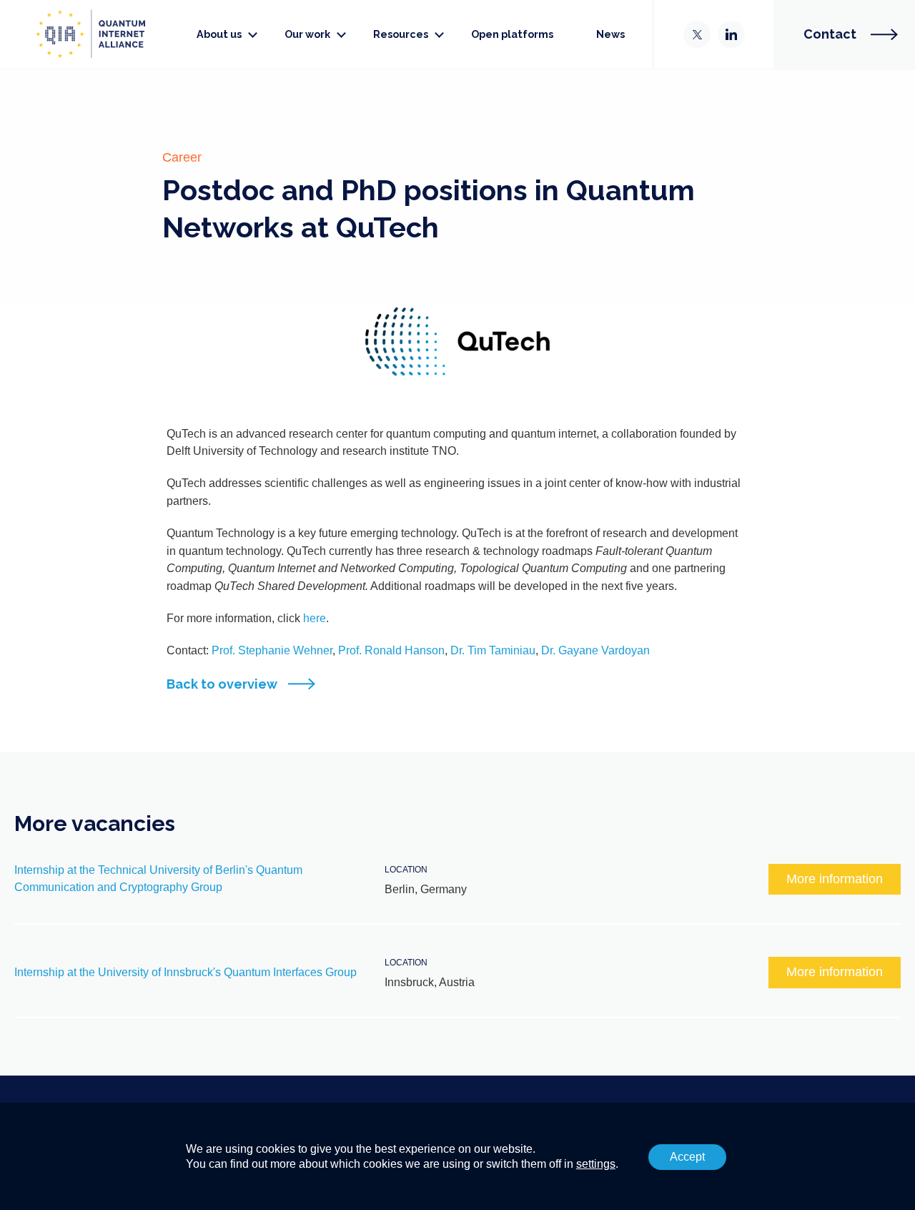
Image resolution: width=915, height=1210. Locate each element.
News (610, 34)
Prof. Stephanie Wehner (272, 650)
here (314, 618)
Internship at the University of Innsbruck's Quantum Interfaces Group (185, 972)
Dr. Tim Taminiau (492, 650)
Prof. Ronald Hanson (391, 650)
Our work (307, 34)
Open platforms (512, 34)
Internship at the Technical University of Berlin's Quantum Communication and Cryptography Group (158, 879)
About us (219, 34)
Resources (400, 34)
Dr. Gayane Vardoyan (594, 650)
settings (595, 1164)
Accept (687, 1157)
